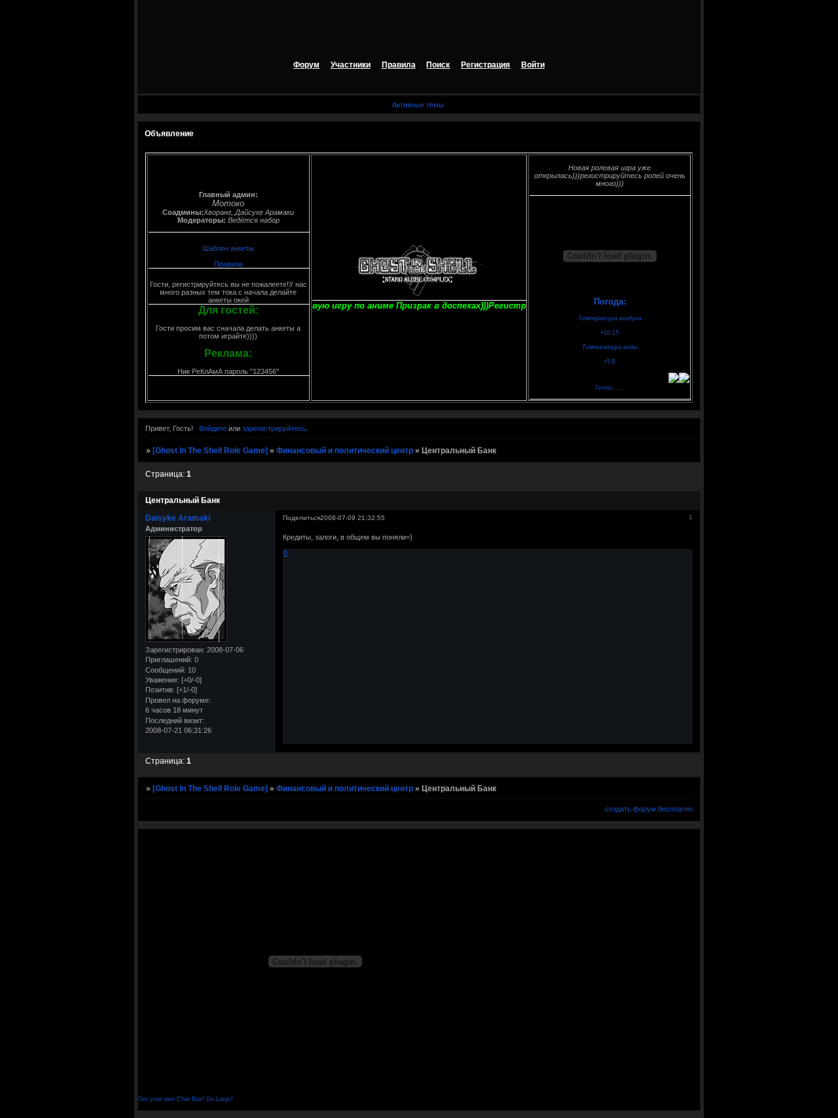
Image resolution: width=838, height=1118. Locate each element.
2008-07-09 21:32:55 (352, 517)
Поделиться (301, 517)
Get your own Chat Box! (171, 1099)
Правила (228, 264)
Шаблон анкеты (228, 248)
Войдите (213, 428)
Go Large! (219, 1099)
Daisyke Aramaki (177, 518)
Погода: (610, 302)
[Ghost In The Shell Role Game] (210, 450)
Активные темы (418, 105)
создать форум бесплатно (649, 809)
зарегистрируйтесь (274, 428)
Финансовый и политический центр (344, 450)
